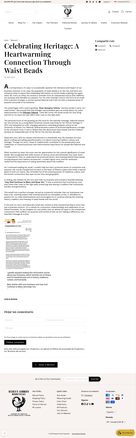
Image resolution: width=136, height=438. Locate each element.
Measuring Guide (64, 398)
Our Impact (37, 22)
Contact (68, 28)
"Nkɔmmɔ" (14, 40)
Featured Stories (69, 22)
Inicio (6, 40)
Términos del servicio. (16, 351)
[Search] (36, 11)
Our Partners (52, 22)
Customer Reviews (119, 22)
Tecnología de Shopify (79, 434)
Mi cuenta (36, 407)
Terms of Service (39, 404)
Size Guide (61, 395)
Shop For (22, 22)
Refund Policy (38, 395)
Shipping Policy (38, 398)
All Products (62, 407)
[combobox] (21, 11)
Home (11, 22)
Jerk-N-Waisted (63, 413)
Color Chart (62, 401)
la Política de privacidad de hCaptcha (66, 349)
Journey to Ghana (89, 22)
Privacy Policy (38, 401)
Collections (61, 404)
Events (104, 22)
